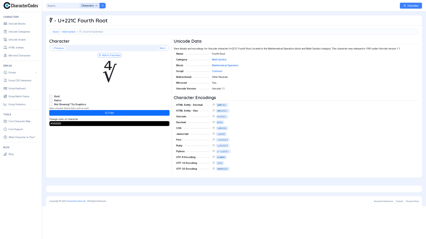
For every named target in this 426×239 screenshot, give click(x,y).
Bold (57, 96)
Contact (399, 201)
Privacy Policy (412, 201)
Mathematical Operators (225, 65)
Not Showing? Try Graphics (70, 104)
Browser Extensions (383, 201)
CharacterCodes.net (76, 201)
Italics (57, 100)
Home (56, 31)
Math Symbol (69, 31)
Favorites (413, 5)
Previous (59, 48)
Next (162, 48)
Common (217, 71)
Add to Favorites (111, 55)
